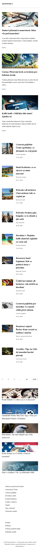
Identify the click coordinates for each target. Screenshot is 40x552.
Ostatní (4, 47)
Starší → (35, 379)
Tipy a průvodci (20, 222)
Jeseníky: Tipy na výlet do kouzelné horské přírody (26, 352)
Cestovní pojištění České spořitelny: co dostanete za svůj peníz (26, 147)
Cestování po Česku (21, 359)
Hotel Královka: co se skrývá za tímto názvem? (26, 170)
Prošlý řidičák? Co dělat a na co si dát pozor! (18, 400)
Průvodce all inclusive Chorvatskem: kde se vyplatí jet (26, 193)
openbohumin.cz (7, 4)
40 (27, 379)
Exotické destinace (21, 245)
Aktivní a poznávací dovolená (24, 336)
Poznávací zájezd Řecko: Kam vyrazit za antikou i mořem (26, 329)
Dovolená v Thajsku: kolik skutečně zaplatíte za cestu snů (26, 238)
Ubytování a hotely (21, 177)
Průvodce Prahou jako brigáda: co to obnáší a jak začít (26, 216)
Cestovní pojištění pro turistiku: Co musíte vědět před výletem (26, 306)
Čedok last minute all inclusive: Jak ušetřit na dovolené (27, 284)
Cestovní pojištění (21, 154)
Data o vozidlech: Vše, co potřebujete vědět (18, 472)
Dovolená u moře (20, 200)
